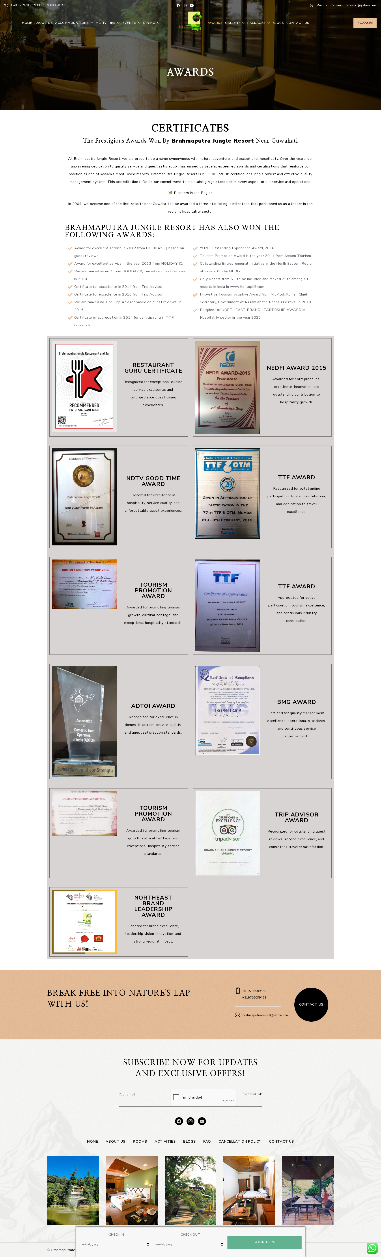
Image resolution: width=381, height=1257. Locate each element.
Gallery (233, 23)
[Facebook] (178, 5)
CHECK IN (116, 1235)
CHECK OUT (190, 1235)
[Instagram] (185, 5)
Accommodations (72, 23)
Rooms (140, 1141)
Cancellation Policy (240, 1141)
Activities (106, 23)
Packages (256, 23)
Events (129, 23)
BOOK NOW (264, 1242)
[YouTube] (192, 5)
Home (27, 23)
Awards (215, 23)
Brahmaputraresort (66, 1250)
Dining (149, 23)
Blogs (278, 23)
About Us (43, 23)
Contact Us (298, 23)
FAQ (207, 1141)
